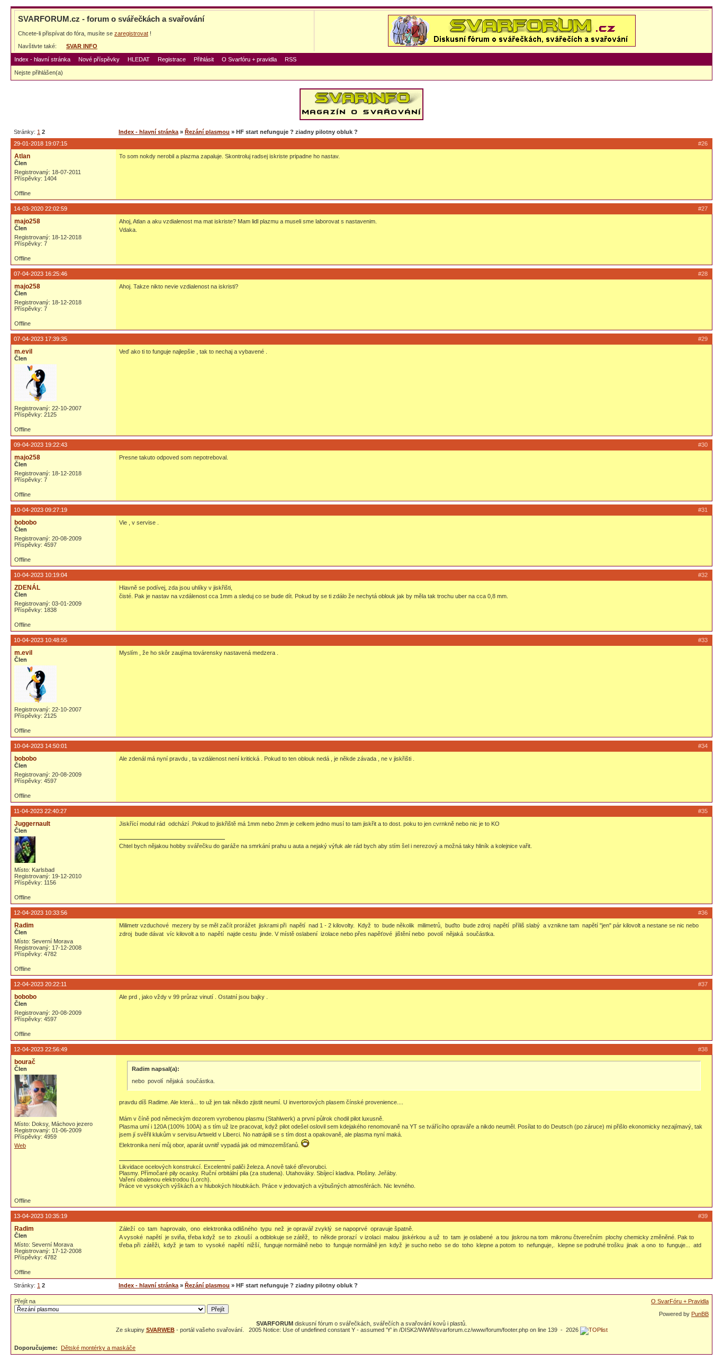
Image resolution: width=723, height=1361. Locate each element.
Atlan (22, 156)
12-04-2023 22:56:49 (40, 1049)
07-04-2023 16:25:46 (40, 274)
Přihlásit (204, 59)
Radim (24, 925)
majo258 (27, 221)
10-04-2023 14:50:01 (40, 746)
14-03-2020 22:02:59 (40, 208)
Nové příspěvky (99, 59)
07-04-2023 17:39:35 (40, 339)
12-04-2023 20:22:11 (40, 984)
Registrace (172, 59)
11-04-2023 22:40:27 (40, 811)
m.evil (23, 351)
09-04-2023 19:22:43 (40, 444)
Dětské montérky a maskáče (98, 1348)
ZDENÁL (27, 587)
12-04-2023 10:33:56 (40, 912)
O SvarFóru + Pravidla (680, 1301)
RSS (290, 59)
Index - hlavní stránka (42, 59)
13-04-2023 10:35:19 (40, 1216)
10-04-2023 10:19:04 (40, 575)
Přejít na (24, 1301)
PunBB (700, 1314)
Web (20, 1145)
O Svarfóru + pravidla (249, 59)
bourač (24, 1062)
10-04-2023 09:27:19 (40, 510)
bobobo (25, 522)
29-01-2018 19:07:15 (40, 143)
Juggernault (32, 823)
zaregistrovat (131, 33)
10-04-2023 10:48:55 (40, 640)
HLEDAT (139, 59)
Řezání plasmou (207, 132)
